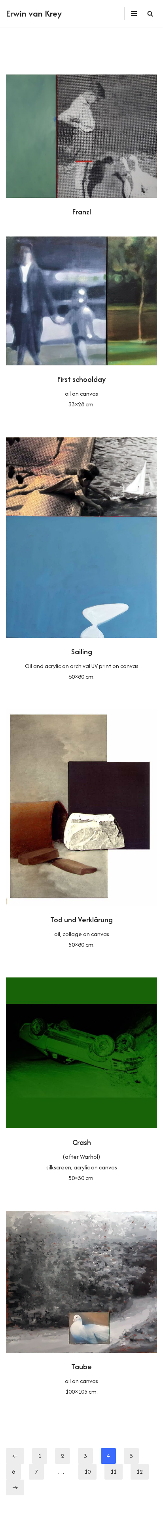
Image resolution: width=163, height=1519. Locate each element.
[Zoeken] (150, 14)
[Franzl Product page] (81, 147)
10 (87, 1471)
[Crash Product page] (81, 1086)
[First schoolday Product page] (81, 328)
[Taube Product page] (81, 1310)
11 (113, 1471)
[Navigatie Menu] (134, 13)
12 (139, 1471)
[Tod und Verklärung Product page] (81, 835)
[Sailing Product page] (81, 565)
